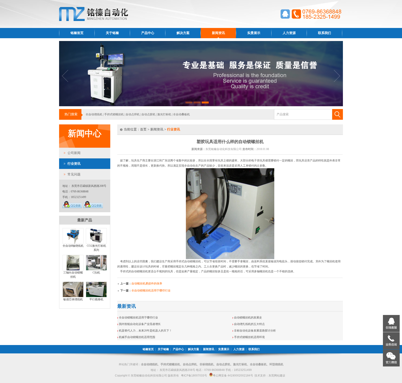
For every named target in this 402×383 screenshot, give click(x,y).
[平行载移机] (96, 296)
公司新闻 (73, 153)
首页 (143, 129)
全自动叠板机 (181, 114)
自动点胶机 (148, 114)
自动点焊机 (133, 114)
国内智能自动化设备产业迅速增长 (140, 324)
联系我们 (324, 33)
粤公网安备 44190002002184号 (233, 375)
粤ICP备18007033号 (194, 375)
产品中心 (147, 33)
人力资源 (289, 33)
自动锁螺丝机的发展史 (248, 317)
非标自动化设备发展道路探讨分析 (255, 330)
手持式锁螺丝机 (114, 114)
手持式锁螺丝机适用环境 (249, 337)
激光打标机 (164, 114)
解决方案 (183, 33)
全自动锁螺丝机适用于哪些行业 (151, 290)
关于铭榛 (112, 33)
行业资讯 (73, 163)
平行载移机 (96, 299)
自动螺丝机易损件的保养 (146, 283)
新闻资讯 (218, 33)
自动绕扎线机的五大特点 (249, 324)
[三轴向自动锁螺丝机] (73, 269)
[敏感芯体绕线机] (73, 296)
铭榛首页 (77, 33)
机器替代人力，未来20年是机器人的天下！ (145, 330)
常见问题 (73, 174)
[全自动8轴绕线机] (73, 242)
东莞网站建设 (276, 375)
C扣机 (96, 272)
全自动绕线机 (94, 114)
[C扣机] (96, 269)
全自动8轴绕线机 (73, 245)
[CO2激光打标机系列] (96, 242)
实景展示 (253, 33)
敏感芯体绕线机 (73, 299)
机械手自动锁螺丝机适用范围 (137, 337)
